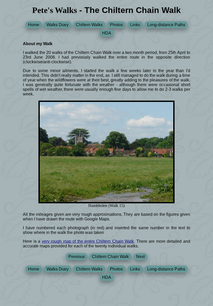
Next (140, 256)
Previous (76, 256)
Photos (116, 25)
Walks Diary (57, 25)
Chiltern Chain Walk (110, 256)
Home (33, 25)
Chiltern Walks (89, 25)
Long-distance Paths (166, 25)
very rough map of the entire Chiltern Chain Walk (88, 241)
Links (135, 25)
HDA (106, 33)
